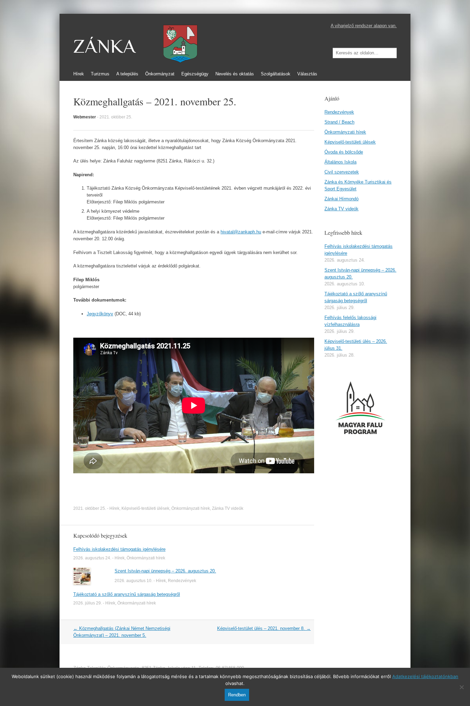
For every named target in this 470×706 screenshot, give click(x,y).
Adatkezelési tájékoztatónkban (425, 676)
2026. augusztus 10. (133, 580)
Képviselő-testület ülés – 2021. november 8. (264, 628)
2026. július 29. (87, 603)
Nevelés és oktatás (234, 73)
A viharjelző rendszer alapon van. (364, 25)
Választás (307, 73)
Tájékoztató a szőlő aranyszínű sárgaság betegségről (126, 594)
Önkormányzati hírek (190, 508)
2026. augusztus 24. (92, 558)
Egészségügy (195, 73)
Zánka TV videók (227, 508)
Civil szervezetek (341, 172)
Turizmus (100, 73)
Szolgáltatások (275, 73)
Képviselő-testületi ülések (145, 508)
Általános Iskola (340, 162)
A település (127, 73)
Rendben (237, 694)
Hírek (78, 73)
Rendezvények (182, 580)
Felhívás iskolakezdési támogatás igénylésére (119, 549)
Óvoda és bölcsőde (343, 152)
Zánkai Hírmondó (341, 198)
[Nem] (461, 687)
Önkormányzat (159, 73)
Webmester (84, 117)
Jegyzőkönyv (100, 313)
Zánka (104, 46)
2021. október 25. (115, 117)
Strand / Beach (339, 122)
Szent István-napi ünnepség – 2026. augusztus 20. (165, 570)
